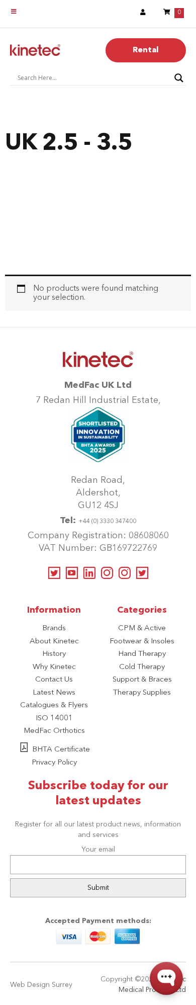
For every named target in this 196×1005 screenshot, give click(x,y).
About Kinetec (54, 641)
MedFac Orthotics (54, 731)
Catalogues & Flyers (54, 705)
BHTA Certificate (61, 749)
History (54, 654)
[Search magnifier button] (179, 78)
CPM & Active (142, 628)
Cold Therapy (142, 667)
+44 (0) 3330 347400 (107, 522)
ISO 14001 (54, 718)
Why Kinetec (54, 667)
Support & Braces (142, 680)
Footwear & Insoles (142, 641)
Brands (54, 628)
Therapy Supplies (142, 693)
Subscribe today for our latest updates (98, 793)
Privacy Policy (54, 763)
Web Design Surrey (41, 984)
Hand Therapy (142, 654)
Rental (146, 50)
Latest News (54, 693)
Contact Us (54, 680)
